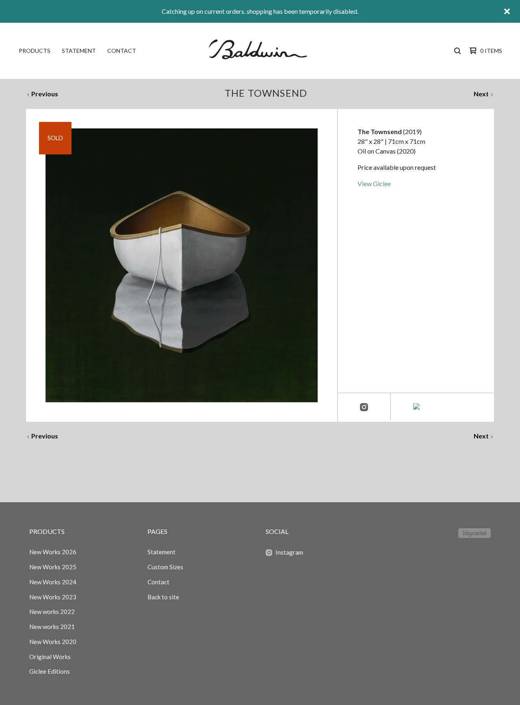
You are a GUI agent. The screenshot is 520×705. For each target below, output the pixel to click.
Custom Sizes (165, 567)
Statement (79, 50)
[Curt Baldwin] (259, 51)
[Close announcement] (507, 11)
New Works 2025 (52, 567)
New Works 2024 (52, 582)
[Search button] (457, 51)
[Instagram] (364, 407)
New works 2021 (52, 626)
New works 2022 (52, 611)
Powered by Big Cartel (474, 533)
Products (34, 50)
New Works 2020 (52, 641)
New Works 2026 (52, 551)
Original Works (50, 656)
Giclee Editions (49, 671)
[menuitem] (34, 51)
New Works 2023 (52, 597)
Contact (121, 50)
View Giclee (374, 183)
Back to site (163, 597)
